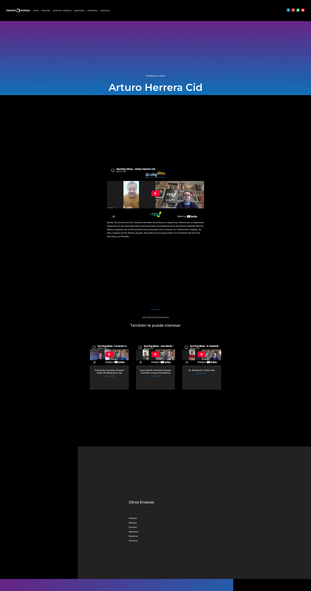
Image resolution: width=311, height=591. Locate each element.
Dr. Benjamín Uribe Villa (201, 370)
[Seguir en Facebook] (288, 10)
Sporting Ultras (155, 76)
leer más (109, 376)
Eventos (133, 527)
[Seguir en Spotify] (298, 10)
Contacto (105, 10)
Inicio (36, 10)
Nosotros (92, 10)
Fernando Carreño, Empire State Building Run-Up (109, 371)
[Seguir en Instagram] (293, 10)
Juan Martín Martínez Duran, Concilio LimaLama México (155, 371)
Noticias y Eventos (62, 10)
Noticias (133, 523)
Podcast (46, 10)
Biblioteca (79, 10)
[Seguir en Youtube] (303, 10)
